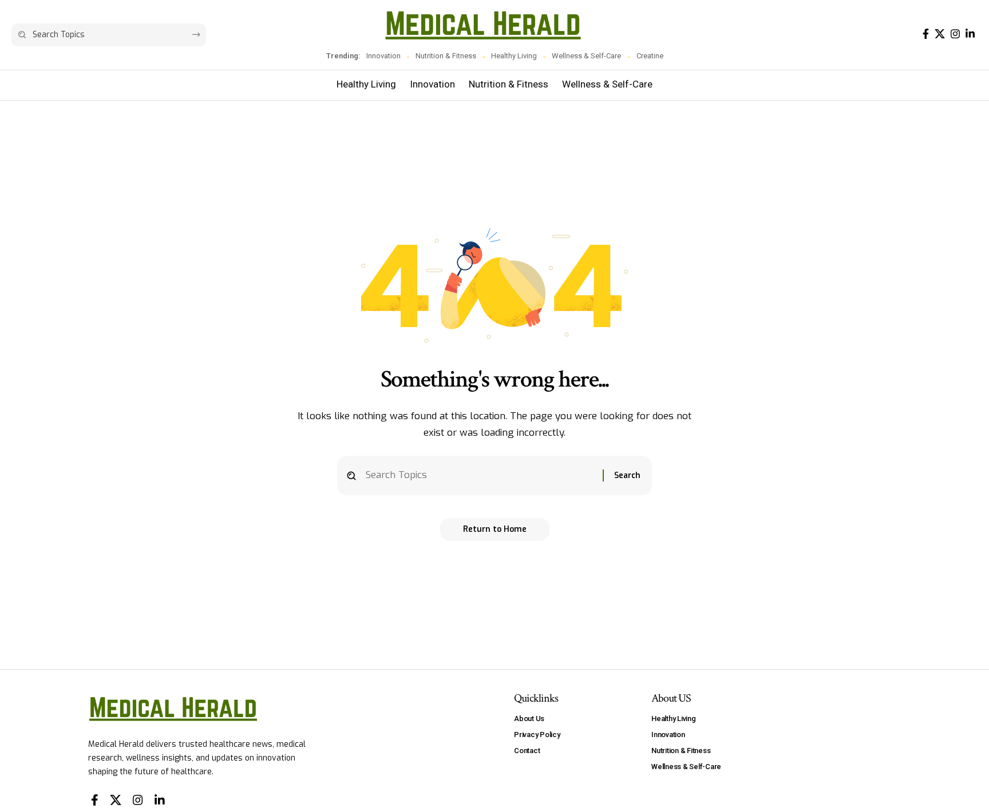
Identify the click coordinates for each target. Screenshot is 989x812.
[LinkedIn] (970, 34)
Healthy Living (514, 55)
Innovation (383, 55)
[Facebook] (926, 34)
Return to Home (495, 529)
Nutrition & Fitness (446, 55)
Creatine (649, 55)
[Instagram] (955, 34)
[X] (940, 34)
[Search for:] (480, 475)
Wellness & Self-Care (586, 55)
